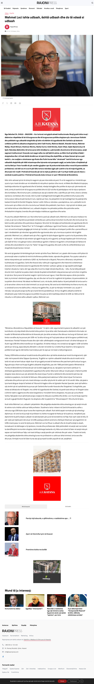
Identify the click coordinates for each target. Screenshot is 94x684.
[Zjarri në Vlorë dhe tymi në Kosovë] (12, 534)
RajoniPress (14, 27)
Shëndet (39, 8)
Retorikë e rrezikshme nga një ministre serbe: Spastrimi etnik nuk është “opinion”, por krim (56, 612)
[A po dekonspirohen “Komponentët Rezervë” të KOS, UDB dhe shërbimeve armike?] (77, 600)
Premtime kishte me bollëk (36, 549)
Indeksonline (42, 669)
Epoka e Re (5, 672)
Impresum (5, 635)
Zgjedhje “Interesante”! (34, 609)
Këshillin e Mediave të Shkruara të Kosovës (37, 639)
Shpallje (23, 625)
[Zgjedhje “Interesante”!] (35, 600)
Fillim (6, 13)
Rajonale (16, 8)
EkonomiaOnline (72, 669)
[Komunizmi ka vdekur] (14, 600)
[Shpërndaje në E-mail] (15, 103)
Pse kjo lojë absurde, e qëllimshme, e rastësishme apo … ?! (48, 518)
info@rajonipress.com (11, 652)
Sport (66, 8)
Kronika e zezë (49, 8)
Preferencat (73, 681)
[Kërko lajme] (92, 2)
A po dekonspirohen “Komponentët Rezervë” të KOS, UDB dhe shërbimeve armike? (76, 612)
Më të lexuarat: (26, 506)
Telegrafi (5, 669)
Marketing (24, 635)
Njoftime (15, 625)
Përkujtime (33, 625)
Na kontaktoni (14, 635)
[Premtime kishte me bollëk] (12, 549)
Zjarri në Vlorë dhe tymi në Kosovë (39, 533)
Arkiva (31, 635)
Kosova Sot (82, 669)
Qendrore (24, 8)
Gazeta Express (14, 669)
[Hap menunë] (2, 3)
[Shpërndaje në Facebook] (3, 103)
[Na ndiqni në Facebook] (3, 656)
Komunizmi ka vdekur (12, 609)
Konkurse (5, 625)
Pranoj (62, 681)
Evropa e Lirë (52, 669)
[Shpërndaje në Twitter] (7, 103)
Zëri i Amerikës (31, 669)
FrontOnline (15, 672)
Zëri (22, 669)
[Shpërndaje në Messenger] (11, 103)
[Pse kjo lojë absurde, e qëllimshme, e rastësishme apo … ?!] (12, 518)
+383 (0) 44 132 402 (11, 645)
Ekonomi (32, 8)
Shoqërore (59, 8)
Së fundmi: (68, 506)
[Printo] (19, 103)
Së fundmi (7, 8)
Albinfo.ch (61, 669)
